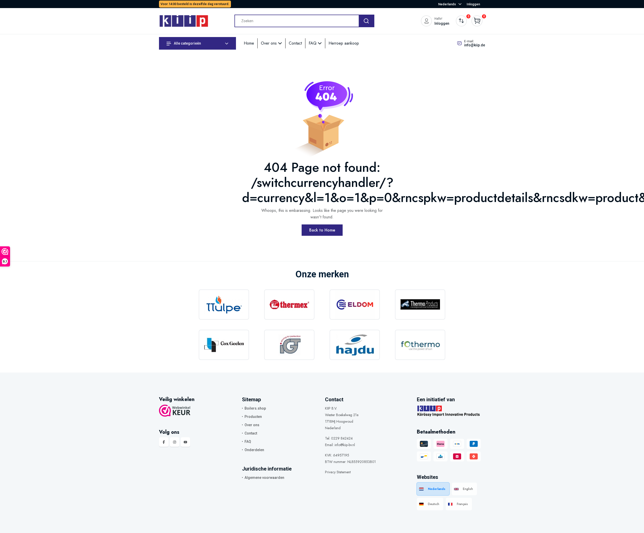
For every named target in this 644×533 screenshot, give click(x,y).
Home (249, 43)
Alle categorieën (187, 43)
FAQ (313, 43)
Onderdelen (254, 450)
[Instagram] (174, 442)
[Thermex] (289, 304)
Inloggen (473, 4)
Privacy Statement (338, 472)
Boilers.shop (255, 408)
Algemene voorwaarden (264, 478)
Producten (253, 417)
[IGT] (289, 345)
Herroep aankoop (344, 43)
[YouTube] (185, 442)
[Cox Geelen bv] (224, 345)
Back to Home (322, 230)
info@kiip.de (474, 45)
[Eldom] (354, 304)
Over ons (269, 43)
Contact (295, 43)
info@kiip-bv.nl (345, 444)
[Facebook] (164, 442)
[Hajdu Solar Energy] (354, 345)
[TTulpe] (224, 304)
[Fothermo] (420, 345)
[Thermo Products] (420, 304)
